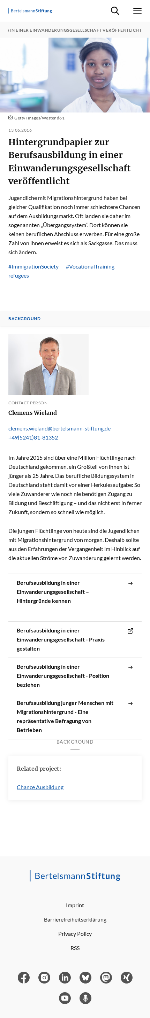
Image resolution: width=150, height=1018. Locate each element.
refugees (18, 275)
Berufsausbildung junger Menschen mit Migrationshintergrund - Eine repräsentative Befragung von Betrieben (65, 716)
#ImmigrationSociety (33, 266)
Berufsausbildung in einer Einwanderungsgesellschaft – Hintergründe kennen (53, 591)
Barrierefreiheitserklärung (75, 919)
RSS (75, 948)
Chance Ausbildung (40, 787)
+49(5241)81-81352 (33, 437)
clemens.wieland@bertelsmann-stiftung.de (59, 428)
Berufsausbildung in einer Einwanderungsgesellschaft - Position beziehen (63, 675)
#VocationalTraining (90, 266)
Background (24, 319)
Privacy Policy (75, 933)
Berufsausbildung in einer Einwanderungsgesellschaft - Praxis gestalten (61, 639)
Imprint (75, 905)
